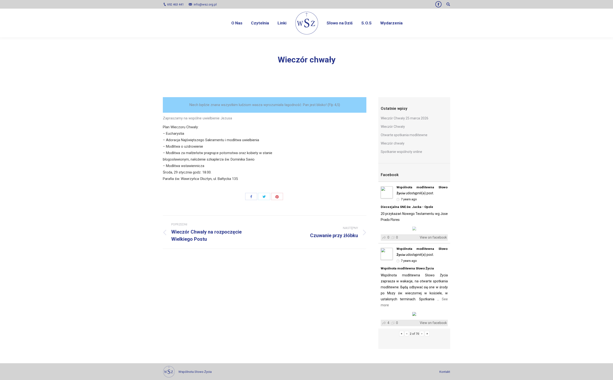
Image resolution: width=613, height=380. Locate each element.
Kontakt (444, 372)
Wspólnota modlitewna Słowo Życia (407, 268)
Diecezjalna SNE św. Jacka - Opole (407, 207)
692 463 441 (175, 4)
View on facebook (433, 237)
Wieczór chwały (392, 143)
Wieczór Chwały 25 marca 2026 (404, 118)
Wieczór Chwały (393, 127)
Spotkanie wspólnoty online (401, 152)
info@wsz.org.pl (205, 4)
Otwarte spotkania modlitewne (404, 135)
